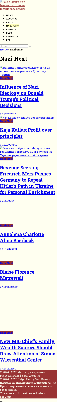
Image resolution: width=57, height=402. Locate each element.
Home (9, 15)
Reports (11, 29)
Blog (9, 32)
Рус (8, 39)
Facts (9, 22)
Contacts (12, 36)
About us (11, 18)
